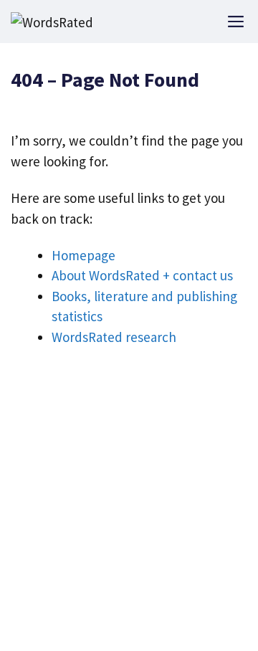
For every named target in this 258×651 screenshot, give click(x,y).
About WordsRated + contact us (142, 275)
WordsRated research (114, 337)
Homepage (83, 255)
